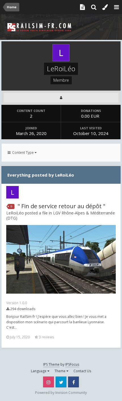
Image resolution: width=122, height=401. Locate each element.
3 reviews (46, 337)
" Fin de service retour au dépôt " (61, 206)
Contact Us (82, 371)
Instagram (48, 382)
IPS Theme (51, 364)
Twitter (61, 382)
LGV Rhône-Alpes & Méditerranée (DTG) (60, 215)
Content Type (22, 152)
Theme (60, 371)
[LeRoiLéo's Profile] (61, 98)
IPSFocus (72, 364)
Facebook (73, 382)
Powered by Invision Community (61, 392)
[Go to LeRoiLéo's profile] (12, 192)
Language (39, 371)
